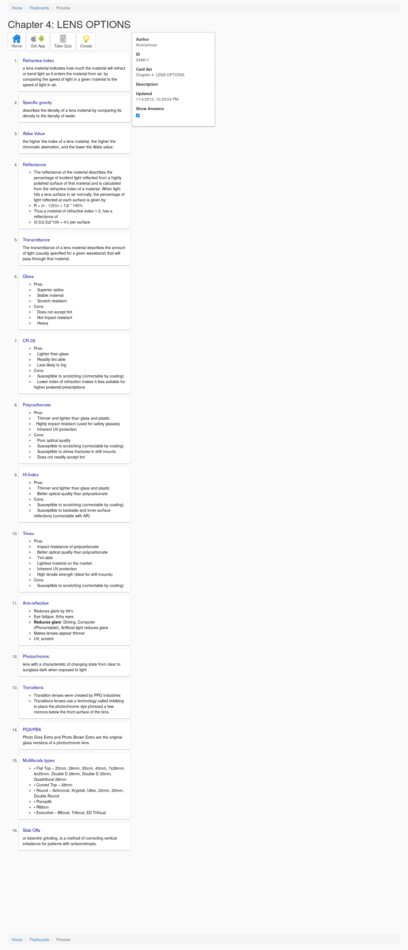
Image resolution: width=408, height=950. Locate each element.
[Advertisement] (176, 181)
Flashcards (39, 8)
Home (17, 8)
